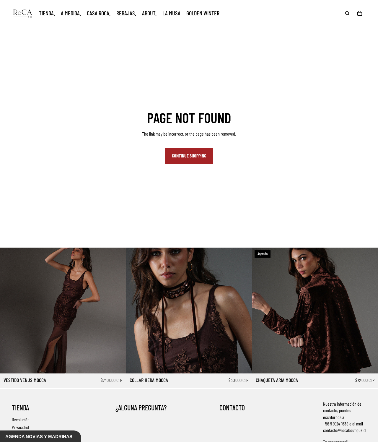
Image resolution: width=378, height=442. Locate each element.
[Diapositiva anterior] (9, 310)
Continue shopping (189, 155)
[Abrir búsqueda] (347, 13)
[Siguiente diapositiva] (117, 310)
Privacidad (20, 427)
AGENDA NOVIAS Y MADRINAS (38, 436)
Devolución (21, 419)
